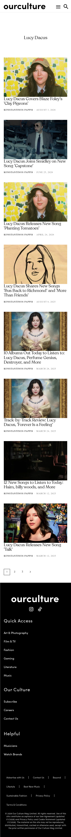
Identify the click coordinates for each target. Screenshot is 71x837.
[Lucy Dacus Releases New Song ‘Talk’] (35, 523)
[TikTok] (40, 609)
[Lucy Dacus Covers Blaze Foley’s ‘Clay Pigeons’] (35, 77)
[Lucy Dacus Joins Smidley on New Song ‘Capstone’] (35, 139)
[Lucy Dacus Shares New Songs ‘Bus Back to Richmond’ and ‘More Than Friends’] (35, 264)
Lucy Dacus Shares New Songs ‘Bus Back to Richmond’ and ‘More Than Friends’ (35, 290)
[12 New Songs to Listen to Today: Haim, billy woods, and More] (35, 460)
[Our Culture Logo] (24, 6)
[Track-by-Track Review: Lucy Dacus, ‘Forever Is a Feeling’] (35, 398)
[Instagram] (31, 609)
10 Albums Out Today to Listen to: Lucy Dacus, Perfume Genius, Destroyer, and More (34, 357)
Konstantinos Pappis (18, 109)
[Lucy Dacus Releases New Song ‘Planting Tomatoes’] (35, 202)
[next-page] (30, 572)
